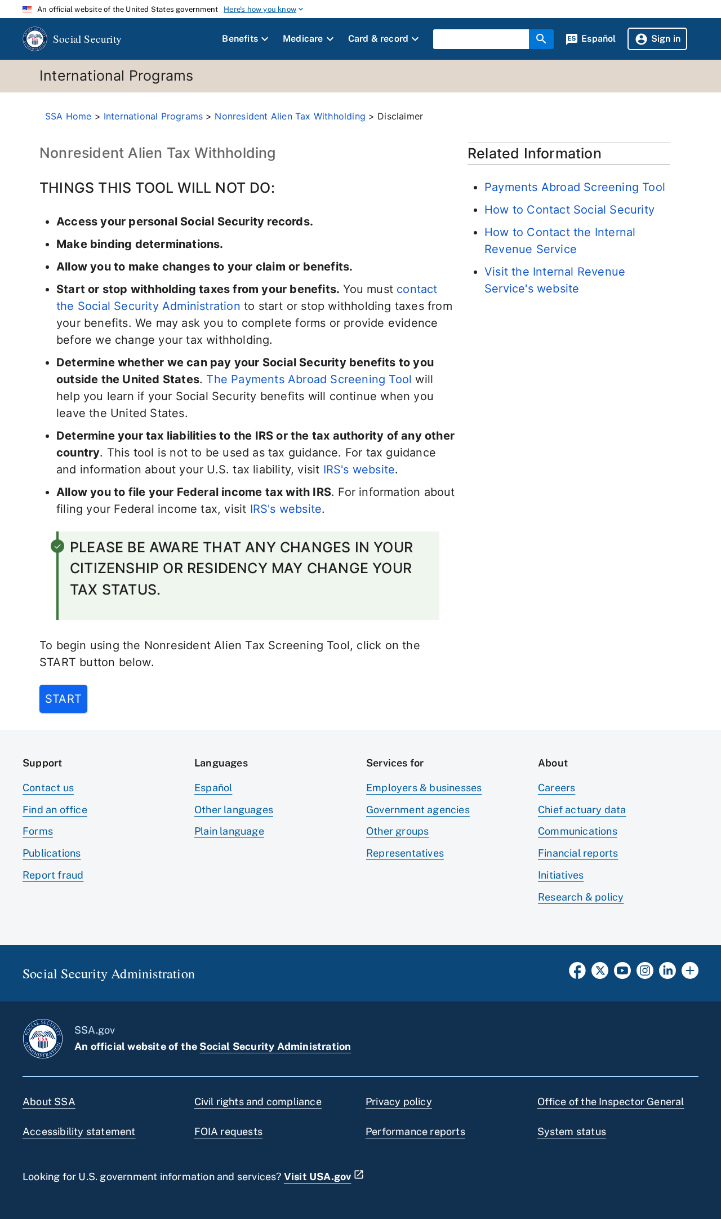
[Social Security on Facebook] (577, 974)
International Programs (153, 116)
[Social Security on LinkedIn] (667, 974)
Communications (577, 831)
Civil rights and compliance (258, 1101)
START (63, 699)
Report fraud (53, 875)
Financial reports (578, 853)
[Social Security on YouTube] (622, 974)
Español (213, 788)
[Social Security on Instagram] (645, 974)
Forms (38, 831)
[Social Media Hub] (690, 974)
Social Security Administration (275, 1046)
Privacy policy (399, 1101)
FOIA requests (228, 1131)
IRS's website (359, 469)
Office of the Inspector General (610, 1101)
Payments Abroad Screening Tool (574, 187)
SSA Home (68, 116)
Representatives (405, 853)
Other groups (397, 831)
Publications (52, 853)
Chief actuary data (582, 809)
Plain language (229, 831)
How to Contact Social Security (569, 209)
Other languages (233, 809)
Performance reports (415, 1131)
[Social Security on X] (599, 974)
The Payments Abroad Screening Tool (309, 379)
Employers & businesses (424, 788)
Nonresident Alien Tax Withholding (290, 116)
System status (572, 1131)
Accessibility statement (79, 1131)
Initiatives (561, 875)
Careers (556, 788)
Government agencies (418, 809)
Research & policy (581, 897)
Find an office (55, 809)
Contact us (48, 788)
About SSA (49, 1101)
